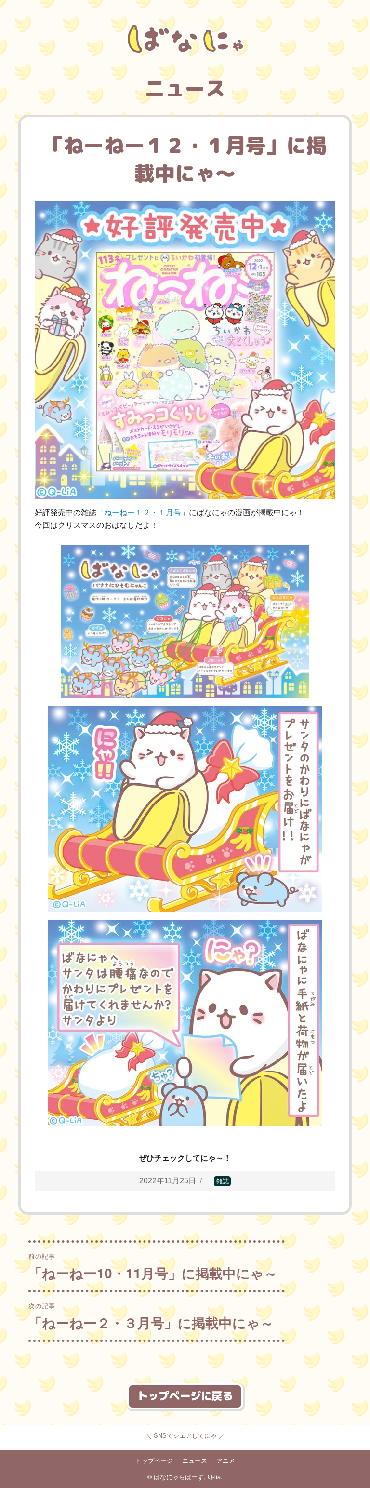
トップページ (154, 1460)
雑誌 (222, 1181)
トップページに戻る (185, 1395)
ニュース (194, 1460)
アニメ (225, 1460)
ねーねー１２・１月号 (142, 513)
